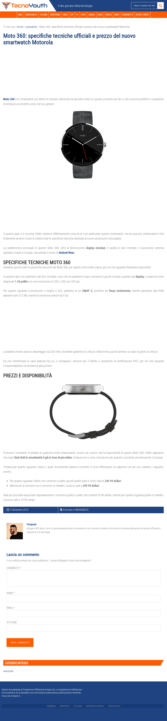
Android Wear (66, 252)
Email (11, 607)
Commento (14, 568)
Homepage (51, 706)
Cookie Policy (114, 706)
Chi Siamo (78, 706)
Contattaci (65, 706)
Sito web (12, 622)
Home (24, 5)
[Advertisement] (83, 72)
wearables (82, 509)
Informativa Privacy (95, 706)
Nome (11, 593)
